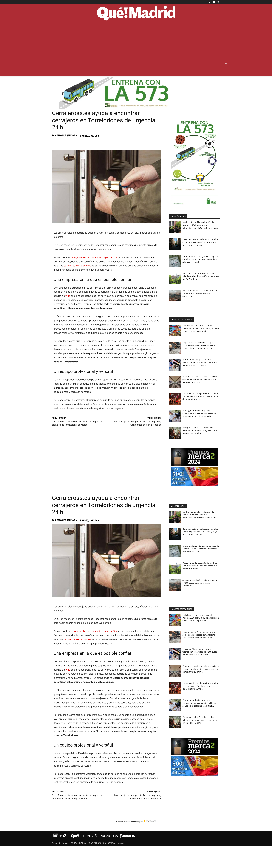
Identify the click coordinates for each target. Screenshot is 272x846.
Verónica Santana (66, 135)
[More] (106, 142)
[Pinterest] (69, 142)
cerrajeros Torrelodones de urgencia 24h (94, 257)
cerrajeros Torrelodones (77, 265)
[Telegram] (214, 2)
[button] (226, 64)
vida (67, 295)
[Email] (98, 142)
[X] (218, 2)
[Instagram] (209, 2)
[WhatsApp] (77, 142)
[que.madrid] (136, 13)
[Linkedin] (91, 142)
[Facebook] (205, 2)
